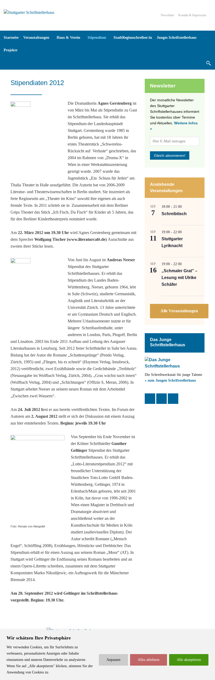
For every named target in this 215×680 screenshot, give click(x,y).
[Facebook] (150, 398)
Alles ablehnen (148, 660)
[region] (107, 655)
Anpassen (113, 660)
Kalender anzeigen (179, 311)
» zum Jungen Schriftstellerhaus (170, 380)
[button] (208, 63)
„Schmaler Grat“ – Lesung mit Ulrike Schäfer (179, 278)
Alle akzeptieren (189, 660)
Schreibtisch (174, 213)
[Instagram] (161, 398)
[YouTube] (173, 398)
